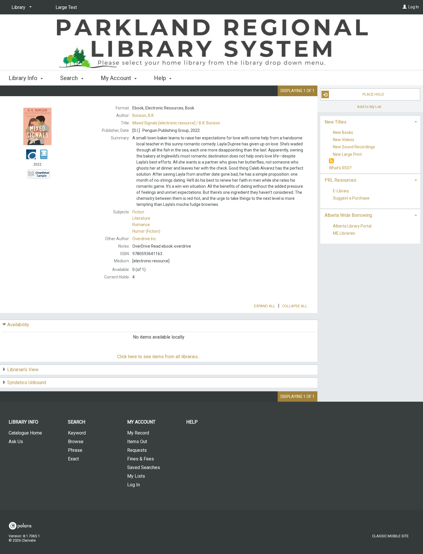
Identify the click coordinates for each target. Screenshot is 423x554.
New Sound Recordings (354, 147)
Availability (18, 324)
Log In (413, 7)
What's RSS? (340, 168)
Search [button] (69, 78)
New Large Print (347, 154)
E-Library (341, 191)
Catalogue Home (25, 433)
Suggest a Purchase (351, 198)
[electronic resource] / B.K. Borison (176, 123)
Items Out (137, 441)
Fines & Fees (140, 459)
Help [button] (160, 78)
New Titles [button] (335, 122)
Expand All (264, 306)
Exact (73, 459)
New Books (343, 132)
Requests (137, 450)
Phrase (75, 450)
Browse (75, 441)
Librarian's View (23, 369)
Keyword (77, 433)
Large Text (66, 7)
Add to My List (369, 106)
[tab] (370, 121)
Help (192, 422)
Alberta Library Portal (352, 226)
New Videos (343, 140)
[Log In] (405, 7)
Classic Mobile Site (390, 536)
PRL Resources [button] (340, 180)
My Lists (136, 476)
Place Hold (373, 94)
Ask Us (16, 441)
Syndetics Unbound (26, 382)
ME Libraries (344, 233)
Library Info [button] (24, 78)
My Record (138, 433)
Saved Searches (143, 467)
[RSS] (331, 161)
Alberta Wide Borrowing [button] (348, 215)
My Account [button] (117, 78)
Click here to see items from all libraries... (158, 356)
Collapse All (294, 306)
